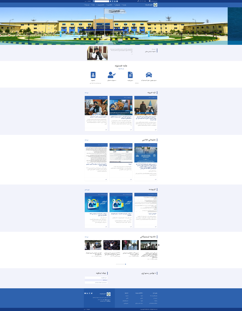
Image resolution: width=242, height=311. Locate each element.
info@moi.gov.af (154, 1)
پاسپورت (126, 296)
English (89, 1)
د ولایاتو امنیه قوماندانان (153, 303)
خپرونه (142, 301)
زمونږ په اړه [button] (124, 5)
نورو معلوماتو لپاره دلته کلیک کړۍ (95, 83)
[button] (125, 264)
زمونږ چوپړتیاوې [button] (117, 5)
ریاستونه (155, 301)
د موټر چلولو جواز (125, 301)
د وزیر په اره (155, 298)
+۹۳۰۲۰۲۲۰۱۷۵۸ (142, 1)
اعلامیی (141, 298)
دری (85, 1)
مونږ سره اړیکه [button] (87, 5)
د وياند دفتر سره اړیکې (139, 303)
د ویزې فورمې (126, 303)
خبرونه (142, 296)
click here (137, 83)
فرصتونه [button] (93, 5)
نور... (155, 129)
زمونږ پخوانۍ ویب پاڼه (153, 296)
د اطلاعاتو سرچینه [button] (109, 5)
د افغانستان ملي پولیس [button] (101, 5)
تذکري (127, 298)
